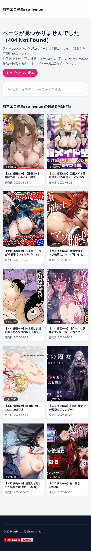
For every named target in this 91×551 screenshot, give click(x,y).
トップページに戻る (20, 73)
